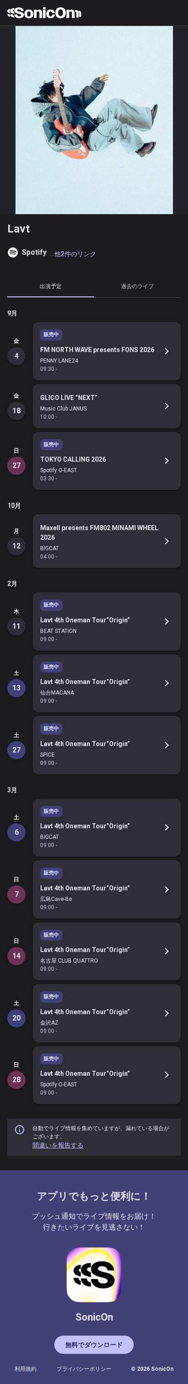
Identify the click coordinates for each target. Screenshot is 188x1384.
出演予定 (51, 286)
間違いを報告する (58, 1145)
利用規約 (26, 1369)
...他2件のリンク (73, 254)
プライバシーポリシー (84, 1369)
